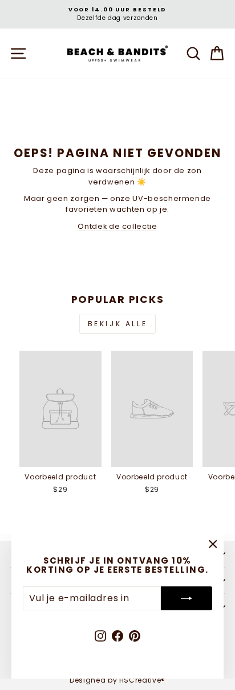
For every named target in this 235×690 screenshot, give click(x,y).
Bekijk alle (118, 323)
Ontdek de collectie (117, 226)
